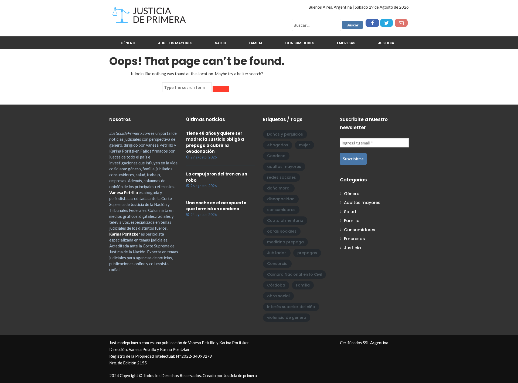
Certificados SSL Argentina (364, 342)
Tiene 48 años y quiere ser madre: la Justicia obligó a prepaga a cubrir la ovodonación (215, 142)
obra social (278, 296)
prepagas (307, 253)
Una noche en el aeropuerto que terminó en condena (216, 206)
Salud (220, 43)
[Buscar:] (316, 25)
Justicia (386, 43)
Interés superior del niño (291, 306)
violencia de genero (286, 317)
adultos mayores (284, 166)
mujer (304, 145)
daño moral (279, 188)
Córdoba (276, 285)
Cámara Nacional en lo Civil (294, 274)
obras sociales (282, 231)
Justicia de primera (240, 375)
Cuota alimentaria (285, 220)
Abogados (277, 145)
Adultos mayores (175, 43)
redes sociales (281, 177)
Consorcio (277, 263)
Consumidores (299, 43)
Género (128, 43)
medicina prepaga (285, 242)
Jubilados (277, 253)
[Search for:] (187, 87)
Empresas (346, 43)
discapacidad (281, 199)
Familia (256, 43)
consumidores (281, 209)
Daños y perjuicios (285, 134)
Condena (276, 155)
